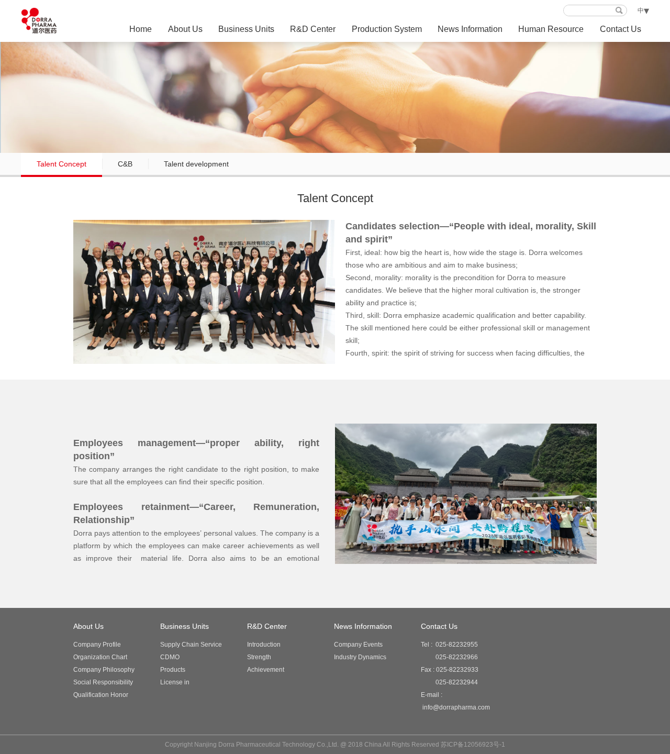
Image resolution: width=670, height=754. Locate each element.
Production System (387, 29)
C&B (125, 164)
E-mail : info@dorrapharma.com (455, 701)
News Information (470, 29)
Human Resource (551, 29)
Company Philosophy (104, 669)
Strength (259, 657)
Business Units (246, 29)
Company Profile (97, 644)
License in (174, 682)
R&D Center (313, 29)
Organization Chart (100, 657)
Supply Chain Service (191, 644)
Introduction (264, 644)
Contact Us (620, 29)
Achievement (265, 669)
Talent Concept (61, 164)
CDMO (170, 657)
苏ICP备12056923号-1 (473, 744)
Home (140, 29)
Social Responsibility (103, 682)
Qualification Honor (100, 694)
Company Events (358, 644)
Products (172, 669)
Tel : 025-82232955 (449, 651)
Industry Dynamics (360, 657)
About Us (185, 29)
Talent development (196, 164)
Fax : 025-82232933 (449, 676)
